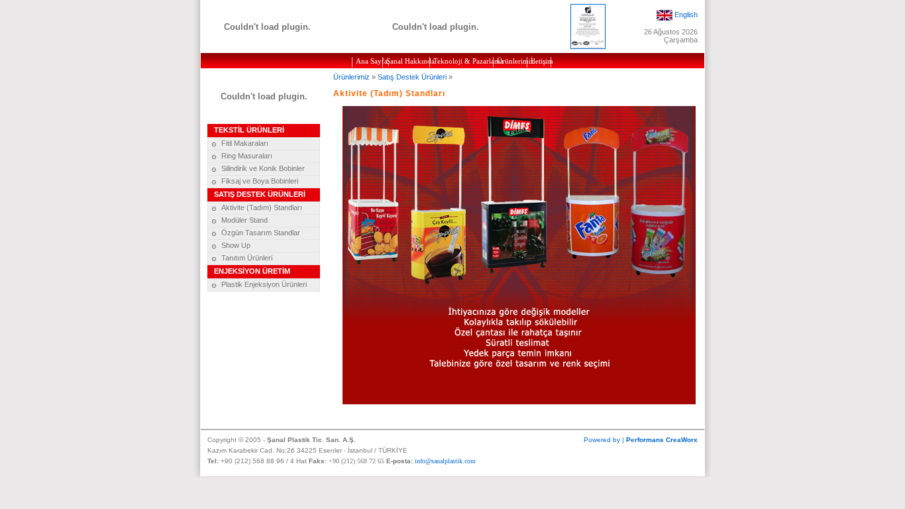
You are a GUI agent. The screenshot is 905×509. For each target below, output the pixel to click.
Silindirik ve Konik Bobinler (263, 168)
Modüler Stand (244, 220)
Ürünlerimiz (512, 61)
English (686, 14)
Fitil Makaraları (244, 143)
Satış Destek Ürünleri (412, 77)
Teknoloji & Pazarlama (463, 61)
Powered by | (641, 439)
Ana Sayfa (369, 61)
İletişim (541, 61)
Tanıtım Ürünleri (246, 258)
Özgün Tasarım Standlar (260, 233)
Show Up (235, 245)
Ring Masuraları (246, 156)
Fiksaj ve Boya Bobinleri (259, 181)
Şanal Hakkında (407, 61)
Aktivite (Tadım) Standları (261, 207)
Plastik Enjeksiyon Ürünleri (264, 284)
